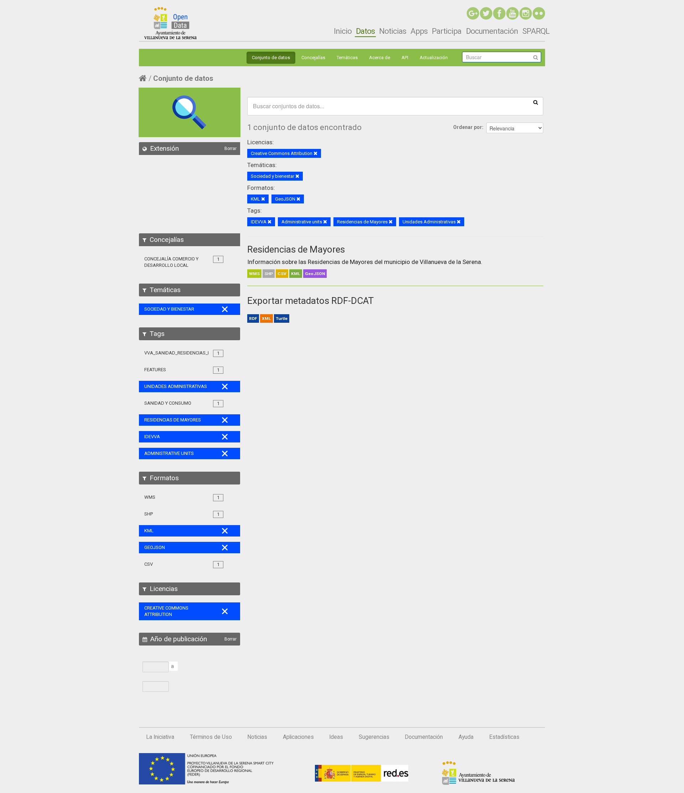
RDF (253, 318)
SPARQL (535, 31)
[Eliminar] (315, 153)
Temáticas (347, 57)
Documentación (492, 31)
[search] (535, 102)
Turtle (281, 318)
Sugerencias (374, 737)
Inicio (343, 31)
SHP (268, 273)
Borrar (230, 148)
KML (295, 273)
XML (266, 318)
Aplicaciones (298, 737)
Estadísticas (504, 737)
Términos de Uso (211, 737)
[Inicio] (170, 23)
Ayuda (465, 737)
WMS (254, 273)
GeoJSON (315, 273)
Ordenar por (467, 127)
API (404, 57)
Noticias (392, 31)
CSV (282, 273)
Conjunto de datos (271, 57)
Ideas (336, 737)
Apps (419, 31)
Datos (365, 31)
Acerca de (379, 57)
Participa (446, 31)
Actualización (434, 57)
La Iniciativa (160, 737)
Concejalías (313, 57)
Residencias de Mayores (296, 249)
